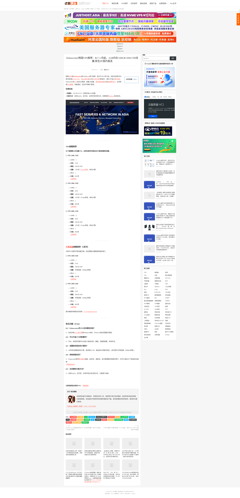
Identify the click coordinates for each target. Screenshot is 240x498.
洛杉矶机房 (147, 334)
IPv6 (166, 289)
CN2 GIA (167, 278)
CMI (166, 284)
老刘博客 (70, 3)
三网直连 (146, 320)
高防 (145, 292)
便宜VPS (105, 3)
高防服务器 (147, 323)
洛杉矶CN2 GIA (159, 320)
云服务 (146, 284)
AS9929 (167, 301)
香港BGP (146, 332)
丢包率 (146, 326)
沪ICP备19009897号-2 (129, 491)
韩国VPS (69, 422)
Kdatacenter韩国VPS (101, 417)
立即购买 (73, 179)
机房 (166, 272)
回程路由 (167, 326)
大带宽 (157, 284)
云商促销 (162, 3)
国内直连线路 (100, 82)
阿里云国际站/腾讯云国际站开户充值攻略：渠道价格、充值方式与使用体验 (92, 452)
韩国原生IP (111, 82)
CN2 (145, 275)
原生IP (104, 419)
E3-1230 (146, 309)
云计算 (146, 337)
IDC (156, 298)
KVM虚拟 (147, 298)
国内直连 (82, 359)
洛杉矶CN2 (168, 312)
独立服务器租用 (148, 301)
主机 (70, 76)
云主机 (157, 329)
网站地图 (120, 491)
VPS (75, 82)
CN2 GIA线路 (158, 323)
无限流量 (157, 334)
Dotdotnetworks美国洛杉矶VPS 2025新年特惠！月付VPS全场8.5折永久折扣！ (83, 428)
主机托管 (96, 79)
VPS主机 (167, 292)
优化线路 (167, 295)
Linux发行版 (78, 332)
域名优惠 (115, 3)
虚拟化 (146, 312)
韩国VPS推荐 (76, 422)
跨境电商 (167, 329)
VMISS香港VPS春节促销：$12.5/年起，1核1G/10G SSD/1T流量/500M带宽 (121, 428)
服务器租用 (158, 295)
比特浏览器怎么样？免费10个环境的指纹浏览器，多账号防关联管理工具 (74, 452)
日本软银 (157, 317)
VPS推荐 (73, 419)
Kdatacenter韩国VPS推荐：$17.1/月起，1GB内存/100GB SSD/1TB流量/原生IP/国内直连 (110, 412)
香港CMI (157, 326)
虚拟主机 (167, 303)
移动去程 (167, 315)
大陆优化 (146, 306)
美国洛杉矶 (158, 281)
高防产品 (153, 3)
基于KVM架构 (169, 332)
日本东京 (167, 323)
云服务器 (157, 278)
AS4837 (167, 298)
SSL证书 (173, 3)
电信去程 (157, 312)
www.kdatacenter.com (90, 311)
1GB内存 (80, 417)
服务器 (117, 79)
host (88, 76)
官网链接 (85, 385)
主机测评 (133, 3)
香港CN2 (146, 295)
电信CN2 (167, 317)
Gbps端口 (157, 309)
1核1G (146, 329)
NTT (166, 309)
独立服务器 (85, 79)
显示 (135, 79)
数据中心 (146, 278)
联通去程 (157, 315)
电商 (166, 306)
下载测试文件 (70, 364)
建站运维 (143, 3)
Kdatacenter (77, 76)
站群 (166, 320)
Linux (117, 417)
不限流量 (69, 247)
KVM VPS (75, 79)
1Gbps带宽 (84, 169)
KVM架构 (147, 303)
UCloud (167, 334)
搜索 (144, 55)
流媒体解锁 (158, 301)
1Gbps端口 (147, 315)
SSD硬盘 (70, 84)
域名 (156, 332)
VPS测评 (124, 3)
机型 (145, 317)
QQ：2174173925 (90, 406)
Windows (111, 96)
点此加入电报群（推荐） (75, 406)
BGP (166, 281)
